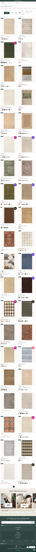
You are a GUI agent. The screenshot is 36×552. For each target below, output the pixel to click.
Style (20, 12)
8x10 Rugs (19, 512)
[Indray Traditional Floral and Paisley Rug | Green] (9, 400)
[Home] (18, 2)
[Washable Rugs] (24, 500)
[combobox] (29, 11)
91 (20, 486)
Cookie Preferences (18, 550)
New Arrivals (4, 512)
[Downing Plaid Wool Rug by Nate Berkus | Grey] (26, 471)
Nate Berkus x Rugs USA (8, 505)
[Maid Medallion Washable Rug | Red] (26, 332)
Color (16, 12)
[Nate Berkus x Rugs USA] (8, 500)
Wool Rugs (15, 512)
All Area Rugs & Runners (5, 4)
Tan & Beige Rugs (25, 512)
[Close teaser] (2, 271)
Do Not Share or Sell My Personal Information (23, 548)
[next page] (22, 486)
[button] (7, 13)
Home (1, 4)
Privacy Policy (12, 548)
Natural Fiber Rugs (32, 512)
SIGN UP (32, 522)
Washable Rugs (24, 505)
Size (12, 12)
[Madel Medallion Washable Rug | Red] (9, 239)
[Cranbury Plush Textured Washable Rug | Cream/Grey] (26, 400)
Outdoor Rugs (10, 512)
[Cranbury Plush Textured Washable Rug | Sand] (9, 377)
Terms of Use (9, 548)
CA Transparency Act (16, 548)
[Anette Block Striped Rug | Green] (26, 97)
